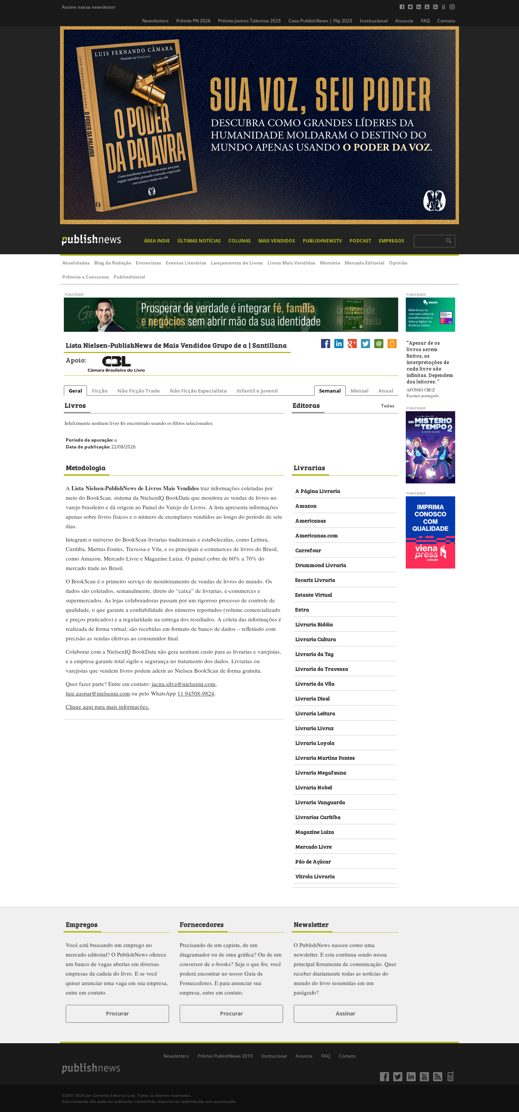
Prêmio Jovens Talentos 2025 (249, 20)
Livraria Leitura (315, 713)
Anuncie (404, 20)
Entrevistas (148, 263)
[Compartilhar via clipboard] (392, 348)
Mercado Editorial (365, 263)
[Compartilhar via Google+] (352, 348)
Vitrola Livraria (315, 876)
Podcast (360, 241)
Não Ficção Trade (138, 390)
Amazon (305, 505)
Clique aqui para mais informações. (107, 706)
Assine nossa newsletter (89, 7)
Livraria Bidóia (314, 624)
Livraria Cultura (315, 639)
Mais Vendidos (276, 241)
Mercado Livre (313, 846)
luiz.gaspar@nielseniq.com (98, 693)
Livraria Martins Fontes (325, 757)
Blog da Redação (112, 263)
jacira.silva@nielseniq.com (183, 683)
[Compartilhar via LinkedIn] (339, 348)
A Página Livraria (317, 490)
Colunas (239, 241)
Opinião (398, 263)
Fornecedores (202, 924)
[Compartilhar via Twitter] (365, 348)
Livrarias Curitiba (317, 817)
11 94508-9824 (195, 693)
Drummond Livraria (320, 565)
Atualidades (76, 263)
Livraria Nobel (313, 787)
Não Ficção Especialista (198, 390)
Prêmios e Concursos (85, 277)
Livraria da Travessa (321, 668)
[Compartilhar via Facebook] (326, 348)
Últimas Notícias (199, 241)
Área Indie (157, 241)
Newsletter (311, 924)
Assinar (345, 1013)
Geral (75, 390)
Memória (330, 263)
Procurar (117, 1013)
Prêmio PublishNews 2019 (225, 1056)
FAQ (425, 20)
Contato (446, 20)
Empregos (391, 241)
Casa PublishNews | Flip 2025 (320, 20)
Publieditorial (129, 277)
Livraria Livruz (314, 728)
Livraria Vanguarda (320, 802)
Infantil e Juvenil (257, 390)
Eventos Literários (186, 263)
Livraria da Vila (314, 683)
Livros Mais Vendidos (291, 263)
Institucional (374, 20)
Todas (387, 405)
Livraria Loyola (314, 742)
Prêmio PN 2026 (193, 20)
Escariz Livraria (315, 579)
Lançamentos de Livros (237, 263)
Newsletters (155, 20)
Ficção (100, 390)
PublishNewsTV (322, 241)
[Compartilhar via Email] (379, 348)
